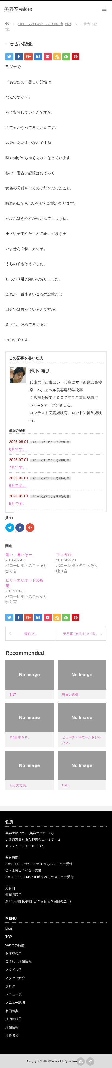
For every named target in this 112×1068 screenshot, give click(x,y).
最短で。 (30, 634)
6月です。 (17, 485)
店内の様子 (13, 1019)
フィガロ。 (65, 555)
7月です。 (17, 467)
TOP (8, 937)
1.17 (13, 694)
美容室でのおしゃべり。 (81, 634)
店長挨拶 (11, 1035)
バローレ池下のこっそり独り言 (50, 442)
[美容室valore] (18, 9)
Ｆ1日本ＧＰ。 (20, 737)
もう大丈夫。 (19, 785)
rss (81, 1061)
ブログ (10, 986)
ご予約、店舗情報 (18, 961)
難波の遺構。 (72, 694)
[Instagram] (90, 1061)
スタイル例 (13, 970)
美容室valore (51, 1061)
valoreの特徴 (14, 945)
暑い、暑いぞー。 (20, 555)
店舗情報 (11, 1027)
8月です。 (17, 449)
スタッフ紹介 (15, 978)
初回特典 (11, 1011)
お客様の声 (13, 953)
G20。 (66, 785)
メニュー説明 (15, 1002)
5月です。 (17, 503)
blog (8, 929)
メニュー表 (13, 994)
